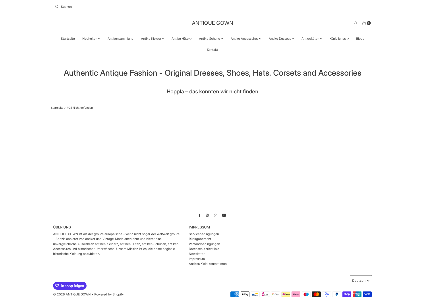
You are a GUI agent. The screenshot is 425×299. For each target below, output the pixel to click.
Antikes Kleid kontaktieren (208, 264)
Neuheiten (90, 38)
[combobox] (132, 6)
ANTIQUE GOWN (212, 23)
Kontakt (212, 49)
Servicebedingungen (204, 234)
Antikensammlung (120, 38)
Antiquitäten (310, 38)
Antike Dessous (280, 38)
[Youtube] (224, 214)
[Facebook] (200, 214)
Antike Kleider (151, 38)
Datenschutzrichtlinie (204, 249)
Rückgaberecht (200, 239)
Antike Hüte (180, 38)
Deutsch (359, 280)
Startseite (68, 38)
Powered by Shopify (109, 294)
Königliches (338, 38)
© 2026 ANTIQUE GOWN (72, 294)
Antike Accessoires (245, 38)
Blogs (360, 38)
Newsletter (197, 254)
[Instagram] (207, 214)
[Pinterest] (215, 214)
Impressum (197, 259)
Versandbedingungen (204, 244)
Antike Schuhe (210, 38)
